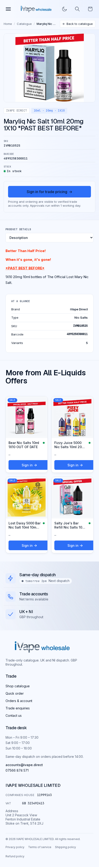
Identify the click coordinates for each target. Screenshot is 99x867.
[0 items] (90, 9)
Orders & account (19, 701)
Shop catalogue (18, 686)
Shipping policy (65, 847)
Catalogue (24, 24)
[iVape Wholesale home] (36, 9)
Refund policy (15, 856)
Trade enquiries (18, 708)
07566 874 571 (17, 770)
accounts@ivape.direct (24, 765)
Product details (18, 229)
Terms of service (39, 847)
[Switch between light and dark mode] (64, 9)
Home (8, 24)
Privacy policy (15, 847)
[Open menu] (8, 9)
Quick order (15, 693)
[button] (77, 9)
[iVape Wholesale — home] (42, 647)
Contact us (14, 715)
